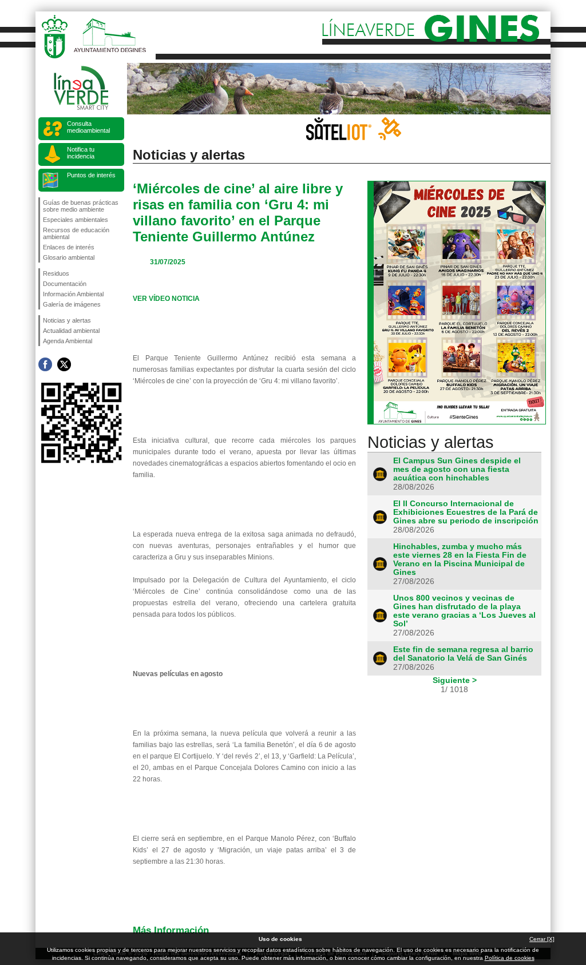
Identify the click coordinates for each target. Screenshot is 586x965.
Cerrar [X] (542, 939)
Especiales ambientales (75, 219)
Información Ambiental (73, 294)
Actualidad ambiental (71, 330)
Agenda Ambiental (67, 340)
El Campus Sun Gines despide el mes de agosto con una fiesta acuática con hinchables (457, 469)
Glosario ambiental (68, 257)
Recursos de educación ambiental (76, 233)
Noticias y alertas (67, 320)
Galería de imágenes (72, 304)
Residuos (56, 273)
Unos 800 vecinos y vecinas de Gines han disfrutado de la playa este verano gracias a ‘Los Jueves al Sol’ (464, 611)
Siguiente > (455, 680)
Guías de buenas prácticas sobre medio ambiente (80, 206)
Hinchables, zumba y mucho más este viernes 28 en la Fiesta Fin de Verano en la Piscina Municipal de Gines (459, 559)
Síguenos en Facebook (45, 364)
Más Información (171, 930)
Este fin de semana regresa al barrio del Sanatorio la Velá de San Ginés (463, 653)
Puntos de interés (91, 175)
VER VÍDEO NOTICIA (166, 299)
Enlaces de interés (68, 247)
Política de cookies (509, 958)
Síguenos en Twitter (64, 364)
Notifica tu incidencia (80, 153)
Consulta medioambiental (88, 127)
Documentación (64, 283)
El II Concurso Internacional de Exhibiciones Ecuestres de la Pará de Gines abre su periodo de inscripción (466, 512)
